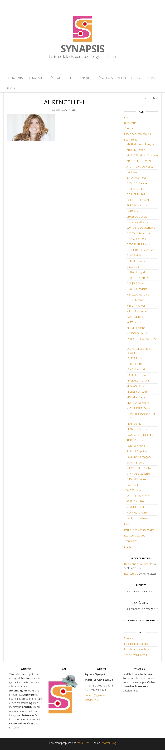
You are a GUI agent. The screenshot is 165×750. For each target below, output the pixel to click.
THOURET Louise (136, 479)
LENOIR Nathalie (136, 369)
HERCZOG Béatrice (137, 294)
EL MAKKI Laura (136, 261)
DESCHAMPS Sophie (138, 244)
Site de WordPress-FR (136, 655)
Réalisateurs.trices (62, 78)
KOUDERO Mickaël (137, 333)
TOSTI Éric (132, 484)
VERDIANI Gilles (135, 501)
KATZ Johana (133, 322)
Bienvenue (130, 123)
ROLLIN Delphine (136, 451)
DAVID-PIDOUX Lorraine (140, 227)
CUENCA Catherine (137, 222)
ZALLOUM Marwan (137, 518)
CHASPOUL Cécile (136, 216)
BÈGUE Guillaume (136, 183)
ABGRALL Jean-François (140, 144)
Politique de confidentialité (139, 530)
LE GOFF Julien (134, 358)
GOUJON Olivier (135, 283)
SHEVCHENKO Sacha (138, 468)
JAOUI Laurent (134, 316)
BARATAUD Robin (136, 177)
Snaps (11, 87)
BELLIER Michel (135, 194)
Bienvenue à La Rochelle (138, 564)
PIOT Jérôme (133, 423)
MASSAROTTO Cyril (137, 380)
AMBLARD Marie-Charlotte (142, 155)
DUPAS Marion (135, 255)
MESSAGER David (136, 386)
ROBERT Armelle (136, 446)
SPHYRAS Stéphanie (138, 473)
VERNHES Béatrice (137, 507)
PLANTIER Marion (137, 429)
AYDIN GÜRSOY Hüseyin (140, 166)
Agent (122, 78)
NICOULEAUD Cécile (138, 408)
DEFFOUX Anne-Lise (138, 233)
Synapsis (82, 48)
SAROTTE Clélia (135, 462)
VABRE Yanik (133, 490)
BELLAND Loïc (135, 189)
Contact (137, 78)
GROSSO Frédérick (137, 289)
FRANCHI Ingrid (135, 272)
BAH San (131, 172)
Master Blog (109, 743)
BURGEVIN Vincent (137, 205)
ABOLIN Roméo (135, 150)
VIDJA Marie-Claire (137, 512)
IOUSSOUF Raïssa (136, 311)
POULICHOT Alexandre (139, 434)
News (151, 78)
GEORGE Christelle (137, 278)
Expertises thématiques (96, 78)
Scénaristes (36, 78)
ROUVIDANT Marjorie (139, 457)
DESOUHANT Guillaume (140, 250)
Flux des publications (136, 643)
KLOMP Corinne (135, 328)
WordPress (83, 743)
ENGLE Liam (133, 266)
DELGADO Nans (136, 239)
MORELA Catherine (137, 403)
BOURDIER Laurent (137, 200)
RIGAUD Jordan (135, 440)
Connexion (130, 638)
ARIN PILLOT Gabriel (138, 161)
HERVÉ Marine (134, 300)
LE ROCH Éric (134, 364)
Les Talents (15, 78)
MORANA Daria (135, 397)
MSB (73, 110)
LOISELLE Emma (136, 375)
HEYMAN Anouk (135, 305)
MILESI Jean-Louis (137, 391)
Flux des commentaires (137, 649)
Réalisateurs (131, 573)
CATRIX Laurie (134, 211)
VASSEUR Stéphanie (137, 496)
